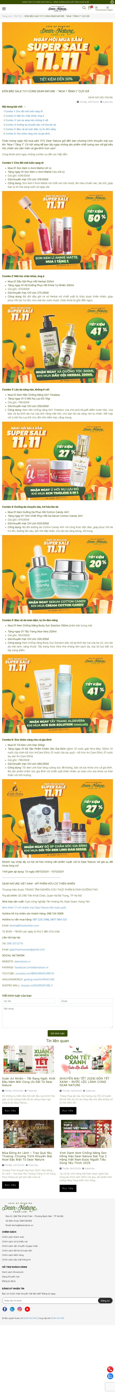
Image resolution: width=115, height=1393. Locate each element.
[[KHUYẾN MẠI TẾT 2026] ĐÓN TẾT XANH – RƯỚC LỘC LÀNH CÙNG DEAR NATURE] (86, 1059)
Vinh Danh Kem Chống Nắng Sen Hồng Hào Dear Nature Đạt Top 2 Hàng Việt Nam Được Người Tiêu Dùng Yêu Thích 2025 (83, 1158)
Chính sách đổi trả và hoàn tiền (17, 1250)
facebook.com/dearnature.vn (31, 967)
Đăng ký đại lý (9, 1281)
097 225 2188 (41, 919)
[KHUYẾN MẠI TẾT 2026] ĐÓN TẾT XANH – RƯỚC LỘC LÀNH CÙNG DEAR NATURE (85, 1082)
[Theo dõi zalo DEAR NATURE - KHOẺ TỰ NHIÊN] (12, 1309)
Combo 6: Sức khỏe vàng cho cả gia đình (28, 133)
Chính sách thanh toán (13, 1237)
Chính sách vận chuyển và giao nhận (20, 1246)
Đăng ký (105, 1300)
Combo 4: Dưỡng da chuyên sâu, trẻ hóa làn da (31, 124)
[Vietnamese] (100, 8)
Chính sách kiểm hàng (13, 1255)
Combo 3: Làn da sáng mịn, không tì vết (27, 120)
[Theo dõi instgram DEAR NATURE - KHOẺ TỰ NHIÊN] (19, 1309)
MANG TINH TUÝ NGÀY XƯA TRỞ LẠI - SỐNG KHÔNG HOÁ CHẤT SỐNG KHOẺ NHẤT (55, 2)
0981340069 (25, 1220)
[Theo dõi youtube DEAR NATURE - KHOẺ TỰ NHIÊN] (27, 1309)
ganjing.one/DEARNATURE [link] (39, 979)
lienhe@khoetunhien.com (24, 925)
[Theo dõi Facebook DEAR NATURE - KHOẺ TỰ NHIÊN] (4, 1309)
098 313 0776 (15, 943)
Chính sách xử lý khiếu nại (14, 1241)
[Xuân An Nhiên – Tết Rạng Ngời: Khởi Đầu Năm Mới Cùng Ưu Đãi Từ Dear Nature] (28, 1059)
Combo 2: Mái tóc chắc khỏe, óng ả (25, 115)
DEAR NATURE (30, 1318)
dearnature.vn (22, 961)
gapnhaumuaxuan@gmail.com (27, 949)
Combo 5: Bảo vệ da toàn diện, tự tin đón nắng (31, 129)
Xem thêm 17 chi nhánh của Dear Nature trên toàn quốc (34, 907)
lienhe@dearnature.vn (22, 1225)
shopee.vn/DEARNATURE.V (37, 985)
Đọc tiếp (10, 1110)
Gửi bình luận (58, 1033)
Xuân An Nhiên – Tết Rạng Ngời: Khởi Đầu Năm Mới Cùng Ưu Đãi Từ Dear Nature (28, 1082)
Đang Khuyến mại (10, 1276)
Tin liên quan (57, 1041)
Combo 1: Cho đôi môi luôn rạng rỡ (24, 111)
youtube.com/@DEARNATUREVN (34, 973)
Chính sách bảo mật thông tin (16, 1259)
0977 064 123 (58, 919)
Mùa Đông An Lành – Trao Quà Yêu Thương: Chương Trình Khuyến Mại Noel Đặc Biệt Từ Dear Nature (27, 1156)
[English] (110, 8)
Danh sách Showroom (13, 1272)
